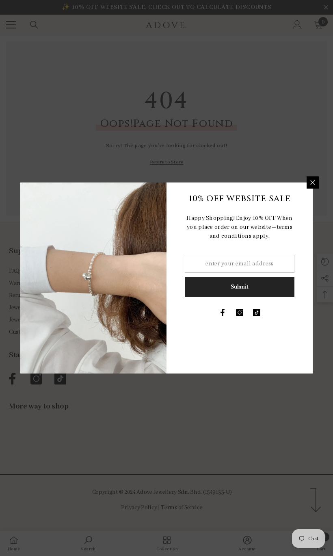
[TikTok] (256, 312)
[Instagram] (239, 312)
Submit (239, 287)
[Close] (313, 182)
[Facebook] (222, 312)
